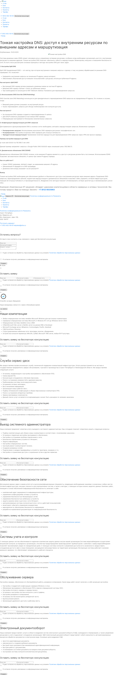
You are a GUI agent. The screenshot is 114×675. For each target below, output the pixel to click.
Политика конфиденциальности (41, 196)
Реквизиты (57, 196)
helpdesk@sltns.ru (20, 225)
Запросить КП (9, 196)
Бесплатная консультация (22, 16)
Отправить (3, 263)
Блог (4, 5)
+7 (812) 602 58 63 (6, 34)
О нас (5, 3)
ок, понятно (4, 309)
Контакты (6, 8)
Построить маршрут (7, 223)
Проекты (6, 10)
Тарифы (5, 12)
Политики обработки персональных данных (64, 253)
